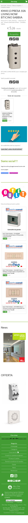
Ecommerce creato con (14, 512)
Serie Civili (3, 5)
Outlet (14, 464)
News (14, 467)
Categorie (14, 449)
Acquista (14, 34)
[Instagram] (15, 476)
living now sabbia (17, 90)
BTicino (9, 5)
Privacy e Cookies (14, 458)
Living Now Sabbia (5, 7)
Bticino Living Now (17, 5)
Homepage (14, 446)
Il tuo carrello (13, 452)
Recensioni (14, 470)
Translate (19, 502)
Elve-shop (14, 1)
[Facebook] (11, 476)
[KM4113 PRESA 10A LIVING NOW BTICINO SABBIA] (14, 56)
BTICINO (14, 91)
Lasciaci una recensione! (11, 149)
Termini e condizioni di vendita (14, 461)
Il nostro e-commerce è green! (14, 455)
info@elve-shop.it (14, 510)
